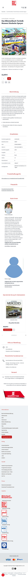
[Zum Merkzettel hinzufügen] (3, 82)
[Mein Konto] (24, 7)
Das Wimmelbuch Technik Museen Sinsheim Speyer (12, 286)
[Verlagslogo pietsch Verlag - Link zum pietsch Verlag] (14, 513)
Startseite (3, 11)
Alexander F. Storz (13, 319)
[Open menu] (3, 7)
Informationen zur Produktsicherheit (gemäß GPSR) (13, 178)
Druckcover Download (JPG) (8, 190)
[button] (14, 41)
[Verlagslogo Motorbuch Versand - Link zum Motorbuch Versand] (14, 497)
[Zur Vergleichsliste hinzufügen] (6, 82)
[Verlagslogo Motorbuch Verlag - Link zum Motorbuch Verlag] (14, 505)
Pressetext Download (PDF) (7, 189)
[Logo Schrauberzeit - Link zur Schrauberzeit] (14, 545)
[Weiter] (25, 335)
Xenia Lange (12, 18)
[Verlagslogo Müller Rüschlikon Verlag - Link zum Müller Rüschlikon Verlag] (14, 537)
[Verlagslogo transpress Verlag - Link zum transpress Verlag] (14, 521)
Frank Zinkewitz (5, 18)
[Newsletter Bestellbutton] (14, 394)
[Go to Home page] (14, 3)
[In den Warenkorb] (9, 78)
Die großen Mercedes (14, 323)
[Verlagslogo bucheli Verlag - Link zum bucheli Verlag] (14, 529)
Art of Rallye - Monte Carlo (10, 246)
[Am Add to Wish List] (14, 330)
